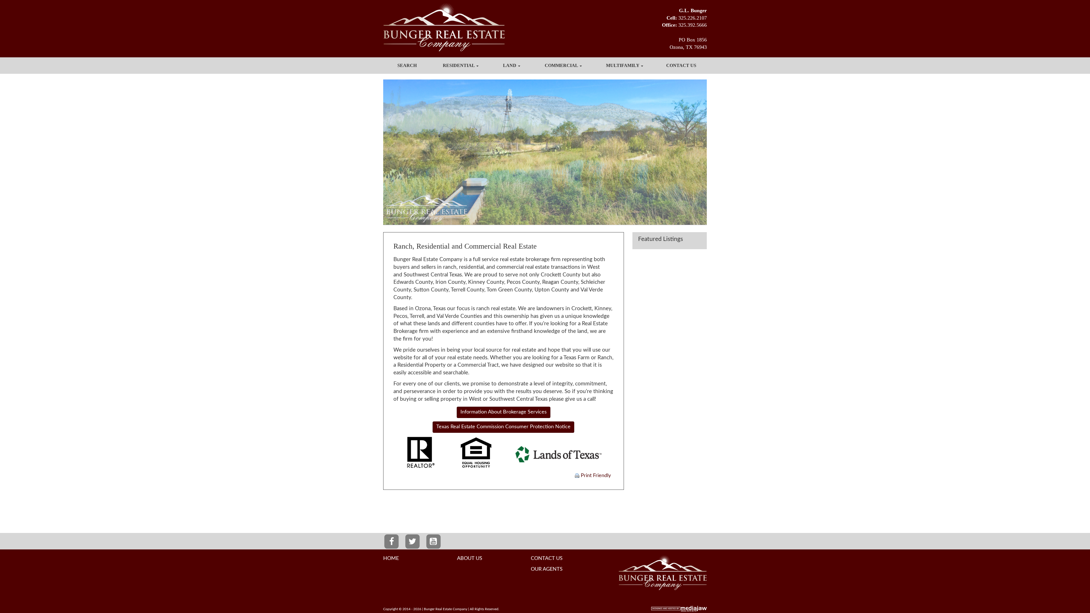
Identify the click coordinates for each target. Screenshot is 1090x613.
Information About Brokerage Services (503, 412)
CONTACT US (547, 558)
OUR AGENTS (547, 569)
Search (407, 65)
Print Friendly (595, 475)
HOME (391, 558)
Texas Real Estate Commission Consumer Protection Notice (503, 426)
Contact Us (681, 65)
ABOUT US (469, 558)
